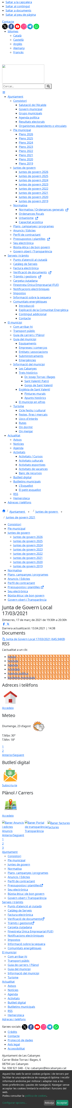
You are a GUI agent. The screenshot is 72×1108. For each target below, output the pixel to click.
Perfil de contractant (21, 583)
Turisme (13, 977)
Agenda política (18, 673)
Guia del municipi (19, 969)
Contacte (8, 22)
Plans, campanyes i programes (28, 574)
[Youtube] (18, 26)
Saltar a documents (18, 10)
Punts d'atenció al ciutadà (25, 906)
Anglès (17, 44)
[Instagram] (24, 26)
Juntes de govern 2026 (28, 537)
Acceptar (62, 1102)
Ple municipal (16, 528)
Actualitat (8, 982)
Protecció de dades (20, 1040)
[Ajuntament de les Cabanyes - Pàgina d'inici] (23, 74)
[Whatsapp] (36, 26)
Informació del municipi (23, 973)
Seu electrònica (18, 591)
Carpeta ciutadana (20, 927)
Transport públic (19, 961)
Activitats (14, 669)
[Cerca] (48, 86)
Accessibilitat (16, 1048)
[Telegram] (30, 26)
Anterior (7, 755)
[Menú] (4, 92)
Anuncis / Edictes (19, 579)
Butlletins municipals (21, 678)
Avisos (12, 657)
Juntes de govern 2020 (28, 562)
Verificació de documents (24, 919)
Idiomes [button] (13, 31)
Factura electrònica (20, 915)
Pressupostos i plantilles (24, 587)
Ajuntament (17, 512)
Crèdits (12, 1032)
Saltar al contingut (18, 6)
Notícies (13, 661)
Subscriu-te (9, 785)
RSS (10, 1011)
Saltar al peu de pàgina (21, 15)
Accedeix (8, 708)
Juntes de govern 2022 (28, 554)
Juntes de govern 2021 (20, 517)
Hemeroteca (16, 1015)
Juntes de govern (47, 512)
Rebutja (49, 1102)
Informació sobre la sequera (26, 944)
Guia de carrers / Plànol (23, 965)
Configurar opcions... (14, 1102)
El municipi (9, 952)
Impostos (14, 940)
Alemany (19, 48)
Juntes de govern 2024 (28, 545)
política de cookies (35, 1095)
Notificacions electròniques (26, 936)
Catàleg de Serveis (20, 910)
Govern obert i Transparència (27, 600)
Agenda (13, 665)
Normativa (15, 570)
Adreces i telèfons (14, 1019)
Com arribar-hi (17, 956)
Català (17, 35)
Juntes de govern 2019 (28, 566)
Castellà (18, 40)
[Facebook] (11, 26)
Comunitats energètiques (24, 948)
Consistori (14, 524)
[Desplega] (29, 512)
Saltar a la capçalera (19, 2)
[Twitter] (5, 26)
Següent (18, 755)
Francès (18, 52)
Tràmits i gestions (19, 923)
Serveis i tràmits (12, 902)
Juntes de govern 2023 (28, 549)
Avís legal (14, 1044)
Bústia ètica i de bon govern (26, 595)
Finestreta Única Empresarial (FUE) (30, 931)
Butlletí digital (17, 1002)
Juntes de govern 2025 (28, 541)
